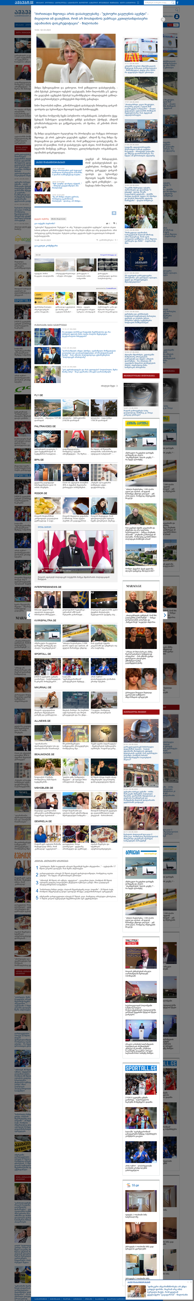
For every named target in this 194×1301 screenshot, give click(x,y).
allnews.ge (42, 721)
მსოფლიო (83, 3)
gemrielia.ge (43, 821)
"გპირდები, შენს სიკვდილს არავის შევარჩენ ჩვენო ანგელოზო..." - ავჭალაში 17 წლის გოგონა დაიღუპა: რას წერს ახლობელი (77, 867)
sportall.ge (42, 654)
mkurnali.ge (42, 687)
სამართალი (73, 3)
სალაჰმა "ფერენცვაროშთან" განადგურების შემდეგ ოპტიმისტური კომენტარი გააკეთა (141, 1134)
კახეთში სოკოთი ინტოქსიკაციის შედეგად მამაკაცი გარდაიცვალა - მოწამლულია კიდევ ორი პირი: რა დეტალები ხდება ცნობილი (141, 69)
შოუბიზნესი (104, 3)
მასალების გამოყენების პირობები (121, 1299)
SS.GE (38, 255)
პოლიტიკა (49, 3)
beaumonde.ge (44, 754)
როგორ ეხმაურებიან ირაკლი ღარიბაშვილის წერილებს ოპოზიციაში (138, 973)
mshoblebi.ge (43, 788)
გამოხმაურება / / (108, 240)
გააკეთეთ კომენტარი (46, 246)
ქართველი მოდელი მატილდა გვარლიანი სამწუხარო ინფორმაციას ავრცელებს (138, 695)
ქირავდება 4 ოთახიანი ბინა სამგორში (84, 276)
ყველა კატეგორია (128, 3)
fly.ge (38, 395)
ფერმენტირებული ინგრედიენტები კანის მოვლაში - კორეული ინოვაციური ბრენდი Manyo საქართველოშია (44, 309)
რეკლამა (66, 1299)
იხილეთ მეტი (108, 386)
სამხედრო (93, 3)
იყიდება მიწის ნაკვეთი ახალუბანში (44, 275)
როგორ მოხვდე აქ (108, 255)
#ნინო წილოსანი (58, 219)
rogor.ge (40, 493)
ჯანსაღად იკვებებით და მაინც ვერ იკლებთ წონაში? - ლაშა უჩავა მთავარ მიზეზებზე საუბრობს (65, 309)
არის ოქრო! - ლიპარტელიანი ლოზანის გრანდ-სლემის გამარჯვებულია (138, 1168)
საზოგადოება (61, 3)
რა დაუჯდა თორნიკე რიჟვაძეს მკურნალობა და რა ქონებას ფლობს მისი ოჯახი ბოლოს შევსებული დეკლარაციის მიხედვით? (86, 334)
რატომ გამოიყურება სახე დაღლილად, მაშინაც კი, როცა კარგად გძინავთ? (138, 413)
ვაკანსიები (99, 1299)
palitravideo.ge (45, 426)
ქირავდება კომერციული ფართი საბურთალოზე (107, 276)
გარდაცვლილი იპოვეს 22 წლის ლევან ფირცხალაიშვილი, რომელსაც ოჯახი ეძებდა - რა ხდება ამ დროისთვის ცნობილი (76, 874)
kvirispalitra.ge (45, 620)
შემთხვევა (114, 3)
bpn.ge (39, 460)
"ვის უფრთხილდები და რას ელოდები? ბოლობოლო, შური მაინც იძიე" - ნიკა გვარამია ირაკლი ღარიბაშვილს (90, 371)
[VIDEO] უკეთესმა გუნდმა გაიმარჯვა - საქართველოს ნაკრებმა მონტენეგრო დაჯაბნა (138, 1100)
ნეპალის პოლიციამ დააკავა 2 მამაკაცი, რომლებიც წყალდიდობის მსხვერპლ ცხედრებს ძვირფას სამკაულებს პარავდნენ (141, 837)
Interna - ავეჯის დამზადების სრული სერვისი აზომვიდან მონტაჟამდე (86, 309)
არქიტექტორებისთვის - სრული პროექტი (65, 275)
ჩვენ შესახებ (55, 1299)
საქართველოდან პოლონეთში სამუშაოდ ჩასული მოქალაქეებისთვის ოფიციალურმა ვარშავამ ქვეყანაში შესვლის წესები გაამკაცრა (140, 1010)
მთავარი (40, 3)
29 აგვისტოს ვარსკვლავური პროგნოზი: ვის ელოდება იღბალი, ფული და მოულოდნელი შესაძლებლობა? (141, 279)
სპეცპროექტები (41, 1299)
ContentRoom (111, 288)
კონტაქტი (88, 1299)
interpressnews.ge (47, 587)
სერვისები (77, 1299)
